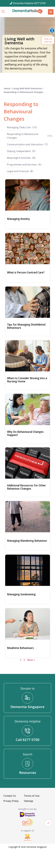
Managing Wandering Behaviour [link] (27, 540)
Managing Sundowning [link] (21, 594)
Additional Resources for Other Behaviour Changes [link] (26, 487)
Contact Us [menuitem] (9, 796)
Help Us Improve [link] (48, 40)
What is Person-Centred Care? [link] (25, 272)
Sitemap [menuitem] (28, 801)
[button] (48, 822)
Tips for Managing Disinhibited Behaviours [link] (26, 326)
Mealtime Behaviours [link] (20, 648)
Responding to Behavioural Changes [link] (23, 92)
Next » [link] (31, 659)
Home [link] (7, 88)
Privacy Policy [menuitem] (11, 801)
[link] (27, 11)
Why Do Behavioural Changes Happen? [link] (25, 433)
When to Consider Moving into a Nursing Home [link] (27, 379)
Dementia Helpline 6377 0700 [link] (29, 3)
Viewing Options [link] (52, 30)
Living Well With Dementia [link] (27, 88)
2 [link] (24, 659)
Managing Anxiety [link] (18, 219)
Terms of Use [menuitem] (31, 796)
